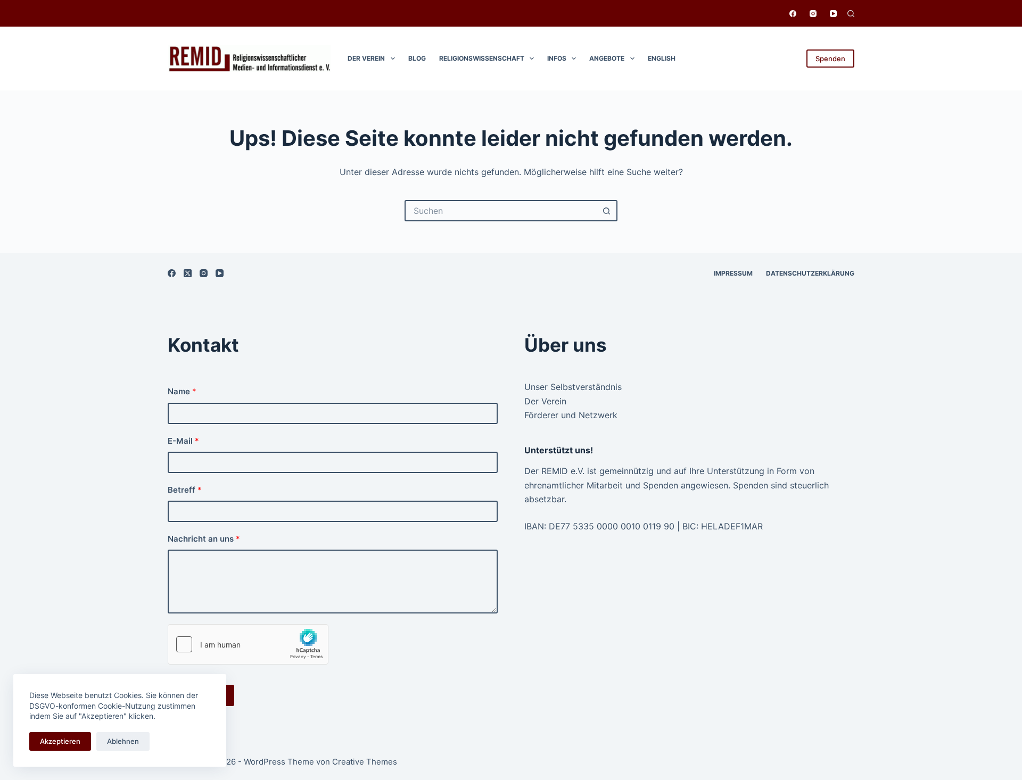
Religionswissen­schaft (481, 58)
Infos (556, 58)
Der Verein (366, 58)
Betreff (185, 490)
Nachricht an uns (204, 539)
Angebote (606, 58)
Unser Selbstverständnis (573, 386)
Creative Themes (364, 762)
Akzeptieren (60, 741)
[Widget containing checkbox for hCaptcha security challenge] (248, 644)
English (661, 58)
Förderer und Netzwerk (570, 415)
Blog (417, 58)
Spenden (830, 58)
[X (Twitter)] (188, 273)
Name (182, 391)
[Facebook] (792, 13)
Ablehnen (123, 741)
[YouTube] (833, 13)
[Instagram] (813, 13)
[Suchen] (850, 13)
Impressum (733, 273)
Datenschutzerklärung (810, 273)
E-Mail (183, 441)
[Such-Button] (606, 210)
